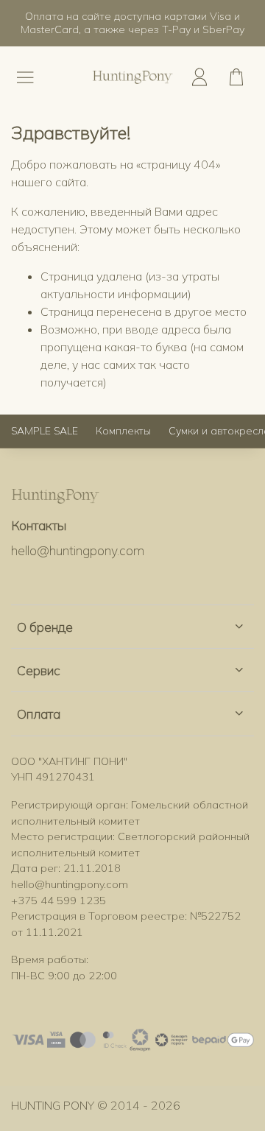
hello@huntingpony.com (77, 550)
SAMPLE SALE (44, 430)
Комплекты (123, 430)
